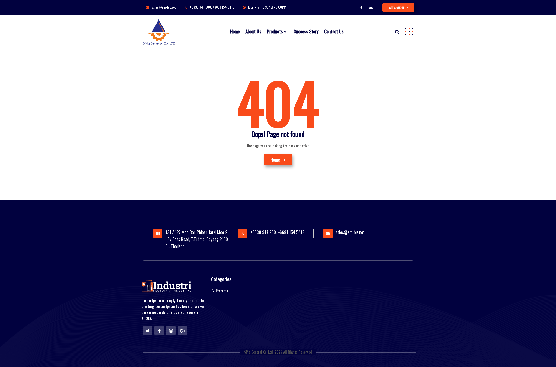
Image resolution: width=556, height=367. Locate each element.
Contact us (334, 31)
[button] (409, 31)
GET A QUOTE (397, 7)
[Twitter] (147, 330)
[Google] (182, 330)
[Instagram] (171, 330)
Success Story (306, 31)
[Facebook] (159, 330)
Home (235, 31)
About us (253, 31)
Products (275, 31)
